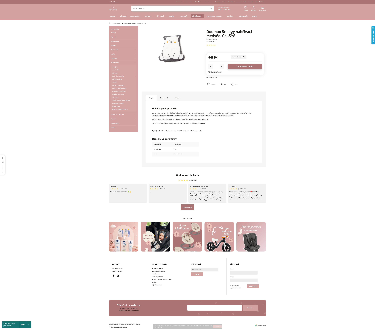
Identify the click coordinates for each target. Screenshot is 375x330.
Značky (113, 128)
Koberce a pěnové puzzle (120, 109)
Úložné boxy (116, 106)
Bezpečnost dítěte (118, 76)
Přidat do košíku (246, 66)
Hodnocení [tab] (164, 98)
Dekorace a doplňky (118, 103)
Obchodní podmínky (220, 2)
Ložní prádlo (116, 70)
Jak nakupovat (208, 2)
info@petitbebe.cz (117, 269)
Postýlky (115, 67)
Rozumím (217, 326)
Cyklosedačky (115, 123)
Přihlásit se (253, 286)
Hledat (211, 8)
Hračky (113, 54)
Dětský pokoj (115, 63)
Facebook (113, 275)
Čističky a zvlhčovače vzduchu (121, 100)
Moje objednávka (260, 2)
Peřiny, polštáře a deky (119, 88)
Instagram (118, 275)
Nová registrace (234, 285)
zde (161, 327)
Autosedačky (115, 41)
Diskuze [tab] (177, 98)
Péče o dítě (114, 50)
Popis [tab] (151, 98)
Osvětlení (115, 97)
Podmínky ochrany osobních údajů (237, 2)
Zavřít (257, 90)
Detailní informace (211, 77)
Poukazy (113, 33)
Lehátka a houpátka (118, 85)
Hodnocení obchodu (181, 2)
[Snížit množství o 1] (210, 66)
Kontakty (251, 2)
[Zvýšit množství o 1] (222, 66)
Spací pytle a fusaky (118, 94)
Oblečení (113, 119)
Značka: (211, 41)
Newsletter (2, 169)
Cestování (114, 58)
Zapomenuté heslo (235, 288)
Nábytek (114, 73)
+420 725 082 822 (117, 271)
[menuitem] (113, 16)
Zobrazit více (187, 207)
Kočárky (113, 45)
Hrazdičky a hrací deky (119, 91)
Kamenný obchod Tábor (196, 2)
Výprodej (113, 37)
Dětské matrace (117, 79)
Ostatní (114, 82)
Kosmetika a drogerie (117, 115)
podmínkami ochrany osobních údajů (129, 310)
